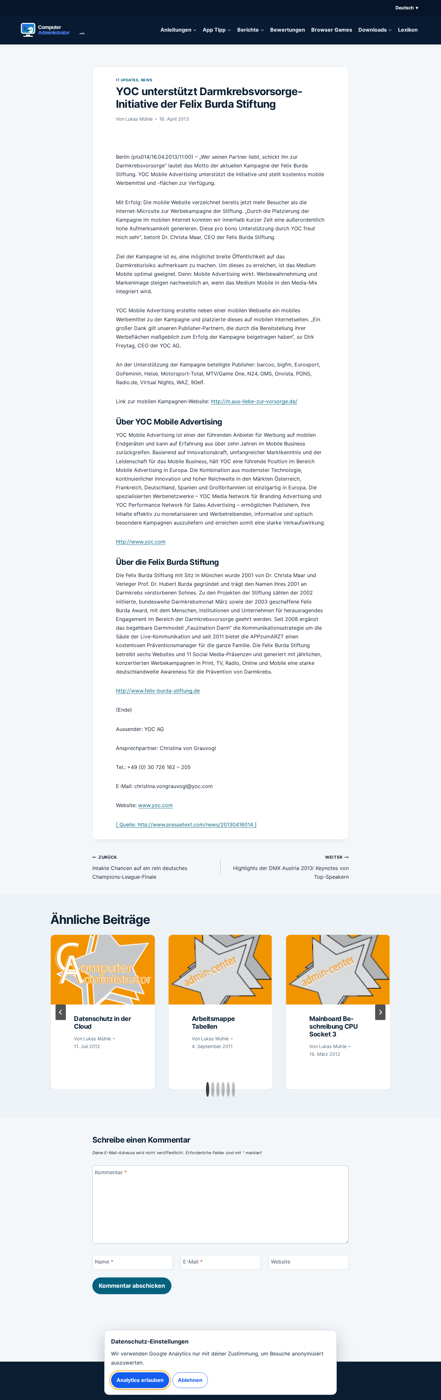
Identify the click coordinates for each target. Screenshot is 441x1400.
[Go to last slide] (61, 1012)
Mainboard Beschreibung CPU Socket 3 (333, 1026)
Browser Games (331, 29)
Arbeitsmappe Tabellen (213, 1022)
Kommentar (111, 1172)
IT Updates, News (134, 80)
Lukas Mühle (139, 119)
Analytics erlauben (140, 1380)
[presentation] (103, 969)
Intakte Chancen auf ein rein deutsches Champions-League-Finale (139, 867)
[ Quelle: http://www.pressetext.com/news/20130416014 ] (186, 824)
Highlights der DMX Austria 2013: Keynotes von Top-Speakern (291, 867)
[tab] (207, 1089)
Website (280, 1261)
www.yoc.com (155, 805)
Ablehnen (190, 1380)
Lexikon (408, 29)
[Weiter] (380, 1012)
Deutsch (406, 7)
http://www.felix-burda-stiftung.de (158, 690)
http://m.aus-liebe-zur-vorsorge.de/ (254, 401)
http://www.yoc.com (141, 541)
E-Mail (193, 1261)
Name (104, 1261)
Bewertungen (287, 29)
